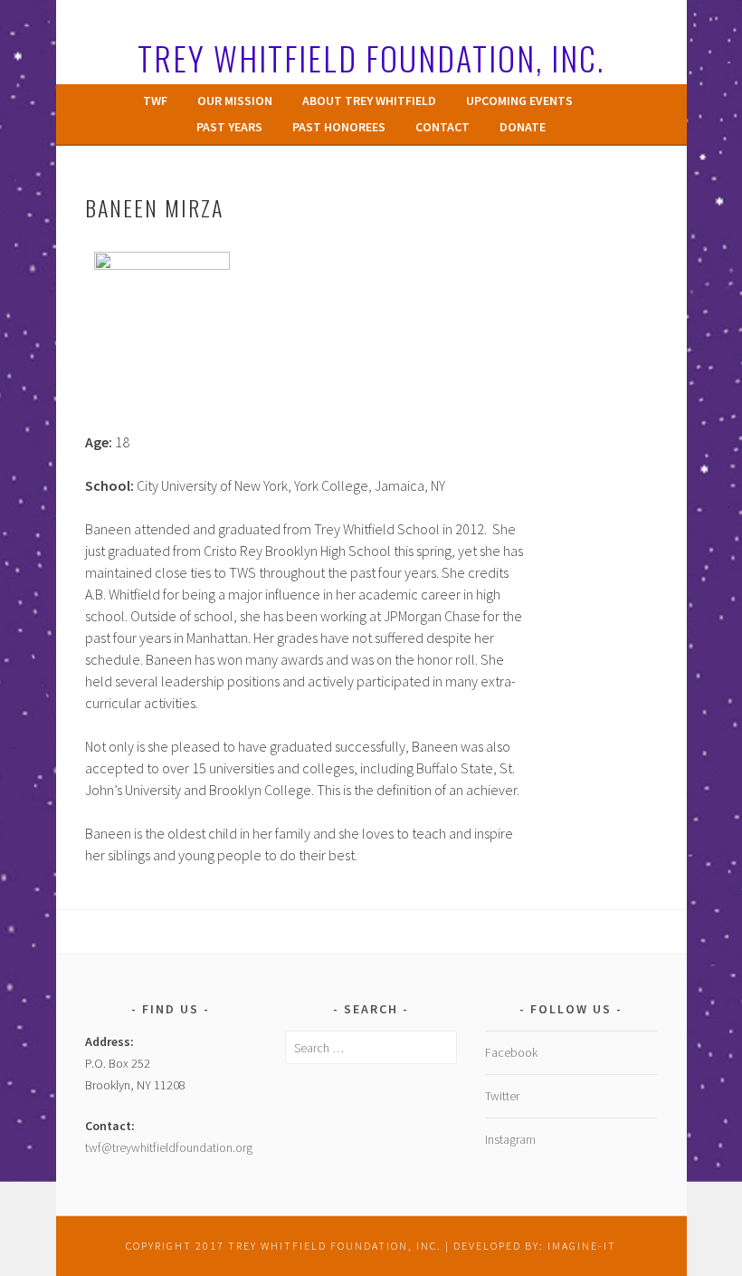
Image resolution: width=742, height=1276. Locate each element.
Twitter (502, 1096)
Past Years (229, 127)
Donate (522, 127)
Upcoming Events (519, 100)
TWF (155, 100)
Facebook (511, 1052)
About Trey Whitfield (369, 100)
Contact (442, 127)
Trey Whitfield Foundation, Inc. (371, 58)
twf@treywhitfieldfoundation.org (168, 1147)
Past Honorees (338, 127)
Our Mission (234, 100)
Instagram (510, 1139)
